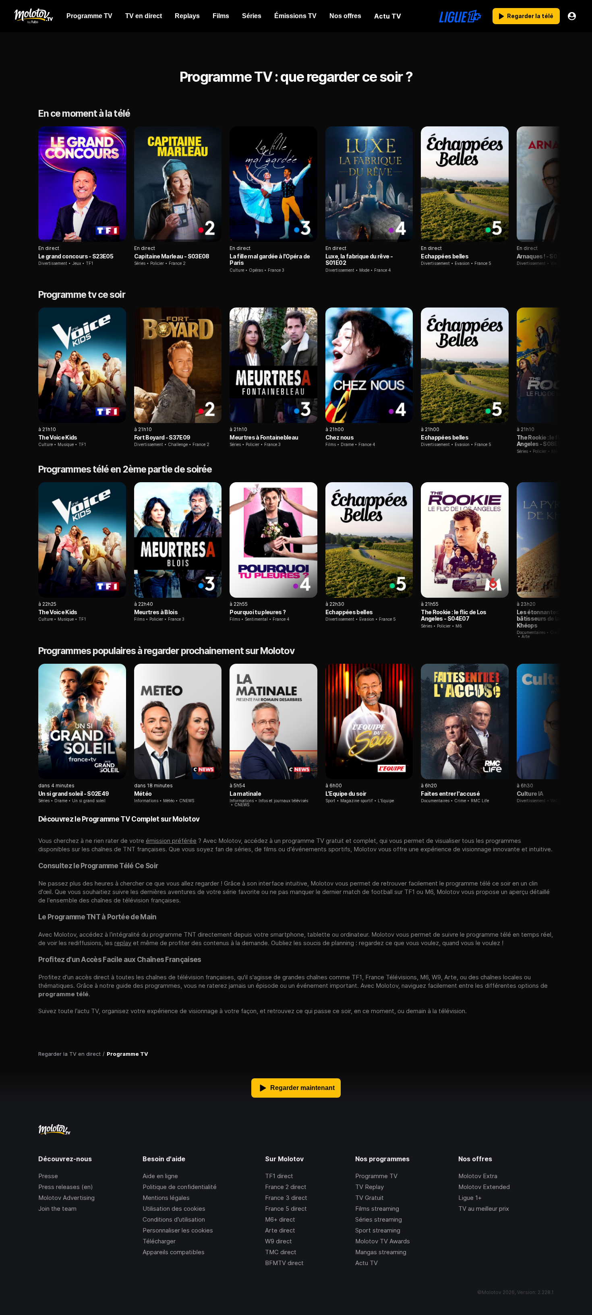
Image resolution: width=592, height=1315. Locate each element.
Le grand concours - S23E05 (75, 256)
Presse (48, 1176)
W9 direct (278, 1241)
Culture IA (530, 793)
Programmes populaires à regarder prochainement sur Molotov (166, 650)
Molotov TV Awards (382, 1241)
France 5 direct (286, 1208)
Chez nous (339, 437)
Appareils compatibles (174, 1252)
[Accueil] (33, 16)
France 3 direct (286, 1197)
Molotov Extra (477, 1176)
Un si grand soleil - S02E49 (73, 793)
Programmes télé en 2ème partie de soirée (125, 469)
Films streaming (377, 1208)
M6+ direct (280, 1219)
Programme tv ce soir (81, 294)
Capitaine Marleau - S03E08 (171, 256)
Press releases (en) (65, 1187)
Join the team (57, 1208)
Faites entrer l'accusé (450, 793)
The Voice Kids (57, 437)
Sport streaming (377, 1230)
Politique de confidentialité (180, 1187)
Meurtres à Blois (156, 612)
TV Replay (369, 1187)
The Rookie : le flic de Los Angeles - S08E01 (549, 440)
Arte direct (280, 1230)
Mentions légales (166, 1197)
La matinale (245, 793)
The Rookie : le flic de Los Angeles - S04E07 (453, 615)
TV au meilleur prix (483, 1208)
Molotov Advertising (66, 1197)
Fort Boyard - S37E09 (162, 437)
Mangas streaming (380, 1252)
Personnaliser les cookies (178, 1230)
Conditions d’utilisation (174, 1219)
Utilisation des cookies (174, 1208)
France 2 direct (285, 1187)
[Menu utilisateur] (572, 16)
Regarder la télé (530, 15)
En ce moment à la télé (84, 113)
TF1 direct (279, 1176)
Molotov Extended (484, 1187)
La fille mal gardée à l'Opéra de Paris (270, 259)
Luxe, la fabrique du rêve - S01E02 (359, 259)
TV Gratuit (369, 1197)
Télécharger (159, 1241)
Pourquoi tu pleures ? (258, 612)
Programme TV (376, 1176)
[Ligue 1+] (460, 16)
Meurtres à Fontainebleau (264, 437)
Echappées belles (444, 256)
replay (122, 943)
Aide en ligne (160, 1176)
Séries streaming (378, 1219)
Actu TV (366, 1263)
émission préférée (171, 840)
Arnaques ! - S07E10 (543, 256)
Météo (143, 793)
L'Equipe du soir (345, 793)
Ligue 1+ (470, 1197)
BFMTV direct (284, 1263)
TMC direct (280, 1252)
